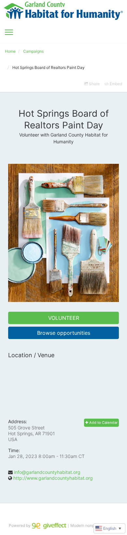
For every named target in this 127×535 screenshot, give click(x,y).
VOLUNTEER (63, 318)
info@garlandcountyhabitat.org (47, 472)
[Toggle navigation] (9, 32)
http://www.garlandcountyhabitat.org (53, 478)
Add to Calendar (103, 422)
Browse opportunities (63, 333)
